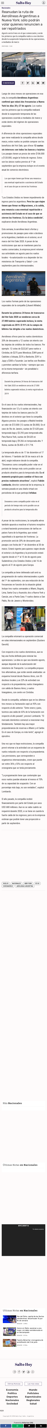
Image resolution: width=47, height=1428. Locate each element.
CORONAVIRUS (8, 886)
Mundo (33, 1389)
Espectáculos (33, 1396)
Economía (12, 1389)
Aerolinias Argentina (25, 886)
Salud (33, 1403)
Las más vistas (33, 1384)
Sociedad (12, 1403)
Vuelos (5, 883)
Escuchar (9, 83)
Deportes (12, 1396)
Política (12, 1393)
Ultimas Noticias (13, 1384)
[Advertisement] (23, 856)
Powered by (23, 1423)
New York (28, 883)
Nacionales (16, 883)
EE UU (37, 883)
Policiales (33, 1393)
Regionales (33, 1400)
